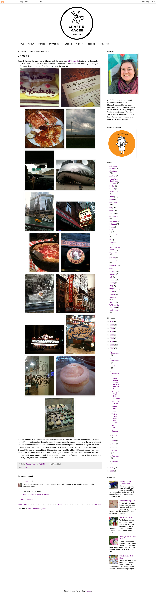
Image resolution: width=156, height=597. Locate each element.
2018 (112, 331)
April (114, 447)
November (115, 360)
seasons (112, 280)
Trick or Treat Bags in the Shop (115, 418)
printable (112, 265)
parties (112, 257)
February (115, 456)
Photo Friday (114, 260)
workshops (113, 310)
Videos (79, 44)
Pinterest (104, 44)
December (115, 353)
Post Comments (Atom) (37, 509)
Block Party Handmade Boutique (113, 181)
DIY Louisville (73, 61)
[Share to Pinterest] (60, 464)
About (31, 44)
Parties (41, 44)
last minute (113, 235)
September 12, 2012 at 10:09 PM (36, 495)
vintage (112, 302)
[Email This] (51, 464)
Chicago (115, 431)
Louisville (113, 243)
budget (112, 189)
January (115, 461)
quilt (111, 268)
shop (111, 286)
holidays (112, 224)
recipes (112, 271)
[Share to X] (55, 464)
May (114, 444)
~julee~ (26, 481)
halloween (113, 221)
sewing (112, 283)
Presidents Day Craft (127, 501)
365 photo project (113, 167)
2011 (112, 468)
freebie (112, 213)
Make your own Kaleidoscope (125, 483)
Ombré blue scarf (114, 409)
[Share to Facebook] (58, 464)
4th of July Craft (125, 518)
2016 (112, 335)
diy (110, 207)
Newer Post (22, 505)
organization (114, 252)
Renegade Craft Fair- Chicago (116, 395)
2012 (112, 348)
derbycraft (113, 202)
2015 (112, 338)
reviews (112, 274)
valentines (113, 297)
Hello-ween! (115, 427)
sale (111, 277)
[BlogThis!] (53, 464)
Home (21, 44)
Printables (54, 44)
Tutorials (67, 44)
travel (26, 467)
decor (111, 200)
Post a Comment (27, 500)
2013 (112, 345)
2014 (112, 341)
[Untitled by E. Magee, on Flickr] (39, 107)
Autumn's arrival (115, 402)
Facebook (91, 44)
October (115, 366)
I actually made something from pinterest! (116, 383)
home (111, 227)
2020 (112, 325)
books (111, 186)
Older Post (97, 505)
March (114, 451)
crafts (111, 197)
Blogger (88, 591)
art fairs (112, 176)
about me (113, 171)
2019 (112, 328)
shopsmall (113, 288)
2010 (112, 471)
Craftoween (113, 192)
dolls (111, 210)
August (114, 435)
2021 (112, 321)
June (114, 441)
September (115, 373)
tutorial (112, 294)
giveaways (113, 216)
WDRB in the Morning (114, 306)
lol (110, 240)
